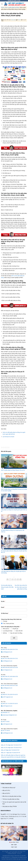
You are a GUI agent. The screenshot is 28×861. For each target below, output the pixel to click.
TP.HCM (5, 621)
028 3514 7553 (14, 685)
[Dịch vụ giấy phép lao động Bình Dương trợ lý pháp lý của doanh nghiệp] (14, 480)
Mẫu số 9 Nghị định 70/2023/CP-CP (10, 750)
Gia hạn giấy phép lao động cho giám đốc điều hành (7, 587)
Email (3, 607)
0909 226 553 (5, 649)
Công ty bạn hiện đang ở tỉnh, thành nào (11, 619)
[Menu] (2, 4)
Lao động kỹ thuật (7, 631)
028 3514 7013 (14, 658)
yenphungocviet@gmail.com (9, 715)
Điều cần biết (5, 851)
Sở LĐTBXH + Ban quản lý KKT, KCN (14, 852)
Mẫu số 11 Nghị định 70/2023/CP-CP (10, 752)
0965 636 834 (5, 667)
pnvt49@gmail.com (7, 661)
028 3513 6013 (14, 703)
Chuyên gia (15, 628)
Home (2, 7)
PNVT (20, 19)
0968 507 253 (5, 694)
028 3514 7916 (14, 649)
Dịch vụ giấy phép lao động (12, 7)
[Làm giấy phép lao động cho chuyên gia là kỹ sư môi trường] (14, 562)
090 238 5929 (5, 685)
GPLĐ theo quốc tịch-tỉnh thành (17, 851)
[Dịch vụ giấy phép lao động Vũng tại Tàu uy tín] (14, 461)
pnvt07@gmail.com (7, 706)
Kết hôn (5, 633)
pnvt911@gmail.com (7, 697)
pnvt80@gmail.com (7, 679)
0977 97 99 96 (6, 730)
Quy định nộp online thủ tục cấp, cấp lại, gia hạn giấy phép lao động (21, 587)
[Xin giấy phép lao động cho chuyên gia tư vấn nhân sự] (14, 521)
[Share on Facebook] (10, 579)
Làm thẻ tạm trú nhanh (8, 436)
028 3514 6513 (14, 694)
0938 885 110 (5, 712)
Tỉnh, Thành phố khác (8, 623)
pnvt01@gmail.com (7, 724)
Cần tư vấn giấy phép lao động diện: (10, 626)
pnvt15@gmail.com (7, 670)
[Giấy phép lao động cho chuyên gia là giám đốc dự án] (14, 501)
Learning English (12, 853)
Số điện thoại (5, 613)
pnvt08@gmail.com (7, 688)
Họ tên (3, 601)
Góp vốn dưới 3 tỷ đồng (16, 633)
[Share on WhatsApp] (7, 579)
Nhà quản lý (6, 628)
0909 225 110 (5, 703)
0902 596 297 (5, 676)
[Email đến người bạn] (15, 579)
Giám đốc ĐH (19, 631)
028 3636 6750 (14, 676)
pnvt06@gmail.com (7, 652)
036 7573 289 (5, 658)
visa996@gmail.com (7, 733)
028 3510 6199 (14, 667)
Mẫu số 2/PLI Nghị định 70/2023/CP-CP (11, 747)
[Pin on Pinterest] (18, 579)
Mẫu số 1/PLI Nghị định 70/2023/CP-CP (11, 745)
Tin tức (19, 853)
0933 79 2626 (5, 721)
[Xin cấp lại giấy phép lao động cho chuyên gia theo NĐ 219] (14, 542)
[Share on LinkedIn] (20, 579)
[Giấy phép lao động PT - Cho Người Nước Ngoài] (15, 4)
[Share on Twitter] (12, 579)
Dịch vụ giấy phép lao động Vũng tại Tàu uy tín (13, 470)
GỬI (14, 638)
